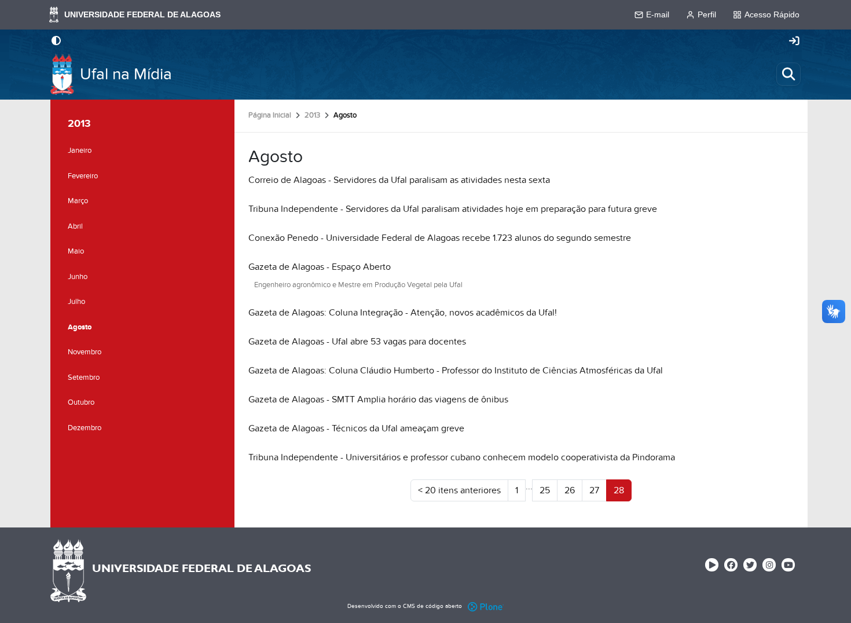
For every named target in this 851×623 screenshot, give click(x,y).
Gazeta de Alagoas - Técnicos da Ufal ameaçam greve (356, 428)
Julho (76, 301)
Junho (77, 276)
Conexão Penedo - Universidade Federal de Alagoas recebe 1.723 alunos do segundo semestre (439, 238)
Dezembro (84, 428)
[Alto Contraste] (56, 41)
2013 (312, 115)
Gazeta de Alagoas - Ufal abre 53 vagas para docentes (357, 341)
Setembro (84, 377)
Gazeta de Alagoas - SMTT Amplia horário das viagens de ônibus (378, 399)
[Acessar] (794, 41)
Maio (76, 251)
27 (594, 490)
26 (569, 490)
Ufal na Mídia (126, 74)
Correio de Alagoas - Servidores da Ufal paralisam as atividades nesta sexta (399, 180)
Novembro (84, 352)
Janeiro (79, 150)
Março (78, 201)
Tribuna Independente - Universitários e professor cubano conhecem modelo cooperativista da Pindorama (461, 457)
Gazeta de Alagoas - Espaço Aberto (319, 267)
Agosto (79, 327)
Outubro (81, 402)
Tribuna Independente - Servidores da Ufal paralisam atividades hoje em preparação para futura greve (452, 209)
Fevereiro (83, 176)
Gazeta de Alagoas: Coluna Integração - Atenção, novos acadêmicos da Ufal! (402, 312)
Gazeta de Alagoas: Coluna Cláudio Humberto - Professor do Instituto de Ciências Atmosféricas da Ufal (455, 370)
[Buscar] (788, 74)
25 (545, 490)
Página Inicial (269, 115)
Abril (75, 226)
